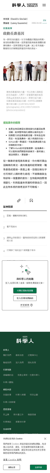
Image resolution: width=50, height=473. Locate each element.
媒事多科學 (21, 421)
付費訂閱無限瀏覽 (25, 290)
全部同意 (38, 467)
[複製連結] (18, 200)
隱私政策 (32, 362)
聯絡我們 (7, 362)
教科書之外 (18, 414)
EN (44, 20)
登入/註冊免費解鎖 (25, 298)
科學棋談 (7, 421)
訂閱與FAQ (33, 355)
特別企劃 (34, 394)
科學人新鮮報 (9, 402)
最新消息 (20, 355)
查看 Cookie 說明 (12, 459)
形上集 (6, 414)
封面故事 (7, 28)
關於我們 (7, 355)
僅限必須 (11, 467)
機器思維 (32, 414)
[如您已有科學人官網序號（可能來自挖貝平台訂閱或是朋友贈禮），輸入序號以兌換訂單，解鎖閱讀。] (31, 305)
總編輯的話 (8, 374)
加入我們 (20, 362)
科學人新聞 (21, 394)
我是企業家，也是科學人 (29, 374)
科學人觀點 (8, 382)
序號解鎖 (24, 304)
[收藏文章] (31, 200)
